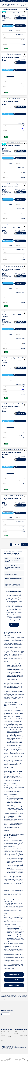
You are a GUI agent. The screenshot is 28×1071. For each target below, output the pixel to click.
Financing (17, 1029)
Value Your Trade (14, 980)
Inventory (4, 1029)
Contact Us (14, 625)
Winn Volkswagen (3, 1060)
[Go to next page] (15, 544)
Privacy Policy (7, 1060)
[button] (8, 25)
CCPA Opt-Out (23, 1059)
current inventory (16, 655)
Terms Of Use (10, 1059)
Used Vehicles (4, 1033)
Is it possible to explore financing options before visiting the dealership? (13, 585)
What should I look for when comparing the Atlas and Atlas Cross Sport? (12, 567)
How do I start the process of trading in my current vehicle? (13, 579)
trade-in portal (18, 609)
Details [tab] (10, 30)
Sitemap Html (16, 1060)
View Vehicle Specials (14, 974)
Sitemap (13, 1059)
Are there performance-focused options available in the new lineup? (14, 573)
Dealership (23, 1029)
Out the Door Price (21, 25)
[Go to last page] (18, 544)
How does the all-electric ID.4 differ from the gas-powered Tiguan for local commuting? (13, 560)
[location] (27, 0)
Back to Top (24, 544)
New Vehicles (4, 1031)
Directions (22, 1033)
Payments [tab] (18, 30)
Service (10, 1029)
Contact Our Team (14, 985)
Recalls (25, 1059)
